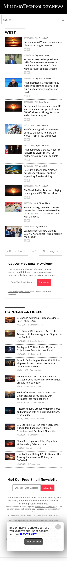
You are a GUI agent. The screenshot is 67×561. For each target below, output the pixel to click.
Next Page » (50, 251)
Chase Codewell (36, 341)
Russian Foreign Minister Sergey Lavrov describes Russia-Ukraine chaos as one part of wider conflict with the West (43, 212)
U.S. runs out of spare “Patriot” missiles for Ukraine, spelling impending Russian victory (41, 173)
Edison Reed (35, 354)
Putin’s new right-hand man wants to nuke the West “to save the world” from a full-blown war (42, 132)
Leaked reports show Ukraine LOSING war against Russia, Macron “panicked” (43, 233)
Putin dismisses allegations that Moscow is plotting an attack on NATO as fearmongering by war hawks (41, 87)
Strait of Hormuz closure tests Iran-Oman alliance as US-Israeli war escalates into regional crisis (36, 395)
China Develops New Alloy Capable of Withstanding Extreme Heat (37, 443)
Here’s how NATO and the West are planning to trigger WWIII (43, 44)
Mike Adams (35, 464)
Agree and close (33, 541)
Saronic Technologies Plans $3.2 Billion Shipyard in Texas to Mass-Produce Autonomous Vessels (38, 363)
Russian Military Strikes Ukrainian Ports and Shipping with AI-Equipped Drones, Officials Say (38, 411)
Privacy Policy (28, 534)
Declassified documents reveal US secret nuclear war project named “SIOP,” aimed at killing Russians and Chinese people (42, 111)
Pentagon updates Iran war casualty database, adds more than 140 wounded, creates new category (39, 379)
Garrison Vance (36, 325)
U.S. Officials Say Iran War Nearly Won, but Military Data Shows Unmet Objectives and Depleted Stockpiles (38, 428)
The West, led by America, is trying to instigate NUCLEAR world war (43, 192)
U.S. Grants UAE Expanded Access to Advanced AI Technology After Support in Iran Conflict (39, 334)
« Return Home (16, 251)
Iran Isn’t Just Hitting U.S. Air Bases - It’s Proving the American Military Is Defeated (39, 457)
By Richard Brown (43, 79)
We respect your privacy (45, 506)
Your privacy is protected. (19, 292)
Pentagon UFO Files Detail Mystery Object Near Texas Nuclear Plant (36, 349)
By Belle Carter (42, 55)
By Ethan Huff (41, 38)
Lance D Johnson (37, 402)
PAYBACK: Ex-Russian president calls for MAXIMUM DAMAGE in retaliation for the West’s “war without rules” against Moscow (41, 64)
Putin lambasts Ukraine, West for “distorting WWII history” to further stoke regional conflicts (42, 152)
